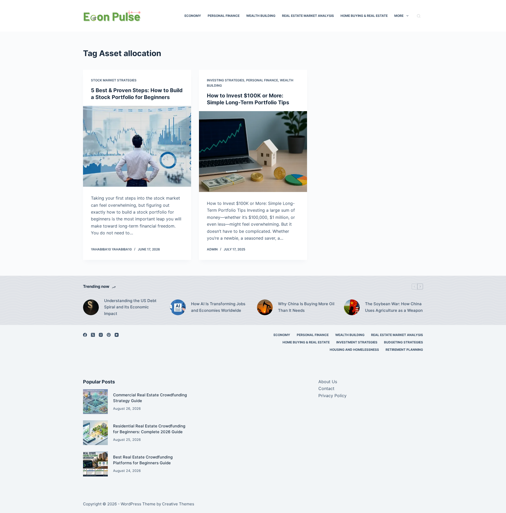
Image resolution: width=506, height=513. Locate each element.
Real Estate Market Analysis (308, 16)
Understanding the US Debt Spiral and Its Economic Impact (130, 307)
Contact (326, 388)
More (398, 16)
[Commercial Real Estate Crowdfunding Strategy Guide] (95, 401)
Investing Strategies (225, 80)
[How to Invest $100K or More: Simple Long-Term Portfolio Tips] (253, 151)
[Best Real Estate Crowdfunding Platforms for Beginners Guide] (95, 463)
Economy (192, 16)
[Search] (418, 16)
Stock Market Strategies (114, 80)
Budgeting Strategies (403, 342)
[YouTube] (117, 335)
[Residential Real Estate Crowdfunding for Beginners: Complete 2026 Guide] (95, 432)
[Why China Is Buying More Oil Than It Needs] (265, 307)
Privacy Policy (332, 395)
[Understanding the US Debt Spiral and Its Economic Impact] (91, 307)
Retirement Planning (404, 350)
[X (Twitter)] (93, 335)
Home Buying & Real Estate (364, 16)
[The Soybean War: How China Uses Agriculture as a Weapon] (352, 307)
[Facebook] (85, 335)
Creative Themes (178, 503)
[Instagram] (101, 335)
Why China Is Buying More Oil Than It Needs (306, 307)
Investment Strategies (356, 342)
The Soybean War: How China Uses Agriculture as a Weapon (394, 307)
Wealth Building (260, 16)
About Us (327, 381)
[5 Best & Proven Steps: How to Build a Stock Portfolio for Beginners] (137, 146)
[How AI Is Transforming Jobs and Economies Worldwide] (178, 307)
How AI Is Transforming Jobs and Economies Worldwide (218, 307)
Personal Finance (224, 16)
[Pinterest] (109, 335)
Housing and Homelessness (354, 350)
